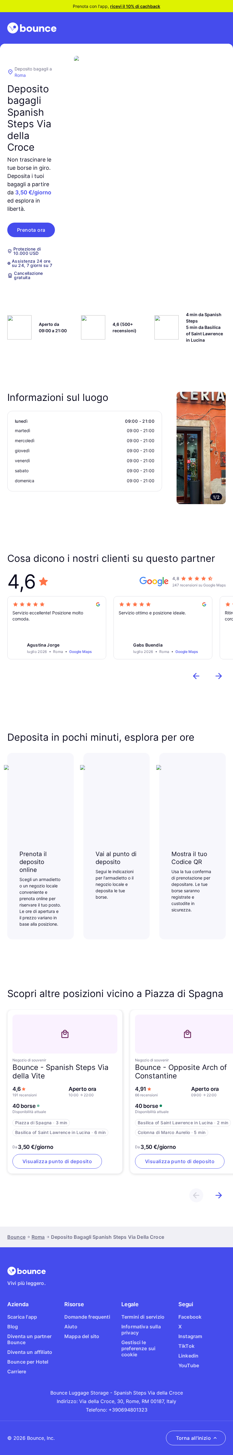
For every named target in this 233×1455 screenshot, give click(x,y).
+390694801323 (128, 1410)
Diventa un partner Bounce (29, 1339)
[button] (31, 230)
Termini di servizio (142, 1317)
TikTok (186, 1346)
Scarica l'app (22, 1317)
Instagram (190, 1336)
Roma (20, 75)
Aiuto (70, 1327)
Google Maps (80, 651)
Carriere (16, 1371)
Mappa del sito (81, 1336)
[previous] (196, 676)
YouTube (188, 1365)
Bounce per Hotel (28, 1362)
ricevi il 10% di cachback (135, 6)
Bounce (16, 1237)
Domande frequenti (87, 1317)
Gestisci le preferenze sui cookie (138, 1348)
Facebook (189, 1317)
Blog (12, 1327)
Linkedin (188, 1356)
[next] (219, 676)
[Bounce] (31, 27)
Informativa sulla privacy (141, 1330)
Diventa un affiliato (29, 1352)
